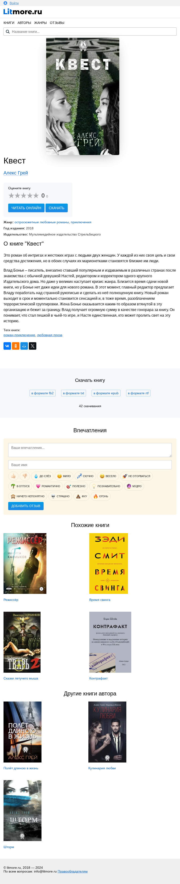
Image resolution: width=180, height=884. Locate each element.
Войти (14, 3)
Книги (9, 23)
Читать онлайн (26, 208)
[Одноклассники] (15, 346)
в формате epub (106, 393)
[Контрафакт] (110, 671)
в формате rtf (138, 393)
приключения (81, 222)
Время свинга (99, 600)
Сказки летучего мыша (21, 678)
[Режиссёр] (25, 593)
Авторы (24, 23)
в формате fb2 (42, 393)
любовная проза (49, 335)
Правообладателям (73, 871)
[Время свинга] (108, 593)
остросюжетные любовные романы (42, 222)
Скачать (56, 208)
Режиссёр (11, 600)
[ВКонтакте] (7, 346)
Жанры (40, 23)
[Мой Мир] (24, 346)
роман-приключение (19, 335)
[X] (32, 346)
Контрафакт (98, 678)
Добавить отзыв (25, 506)
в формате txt (73, 393)
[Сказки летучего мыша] (22, 671)
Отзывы (57, 23)
